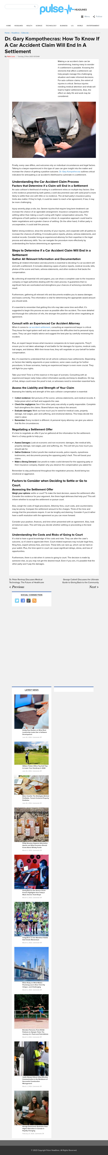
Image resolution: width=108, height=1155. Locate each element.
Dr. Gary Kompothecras (69, 171)
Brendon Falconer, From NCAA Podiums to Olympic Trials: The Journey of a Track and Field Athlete (35, 1032)
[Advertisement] (34, 78)
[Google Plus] (28, 601)
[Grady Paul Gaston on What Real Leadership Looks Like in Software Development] (31, 711)
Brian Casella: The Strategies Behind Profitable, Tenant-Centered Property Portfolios (35, 798)
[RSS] (34, 601)
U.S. (72, 26)
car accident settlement (39, 327)
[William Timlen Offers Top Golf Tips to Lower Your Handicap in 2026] (31, 753)
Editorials (25, 33)
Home (8, 26)
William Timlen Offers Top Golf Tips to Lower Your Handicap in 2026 (35, 767)
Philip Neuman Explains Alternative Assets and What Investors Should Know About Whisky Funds (35, 845)
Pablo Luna (11, 57)
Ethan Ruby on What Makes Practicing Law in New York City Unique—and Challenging (33, 985)
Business (63, 26)
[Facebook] (23, 601)
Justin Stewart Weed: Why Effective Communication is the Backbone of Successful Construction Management (35, 1080)
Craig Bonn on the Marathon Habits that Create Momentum (35, 939)
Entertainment (93, 26)
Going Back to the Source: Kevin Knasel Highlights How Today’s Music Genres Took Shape (34, 892)
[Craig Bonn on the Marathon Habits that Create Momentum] (31, 919)
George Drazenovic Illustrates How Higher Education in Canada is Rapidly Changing (35, 1129)
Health (29, 26)
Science (39, 26)
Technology (51, 26)
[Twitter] (17, 601)
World (80, 26)
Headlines (18, 26)
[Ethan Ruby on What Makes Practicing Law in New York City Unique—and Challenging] (31, 964)
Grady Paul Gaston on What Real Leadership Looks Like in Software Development (34, 732)
